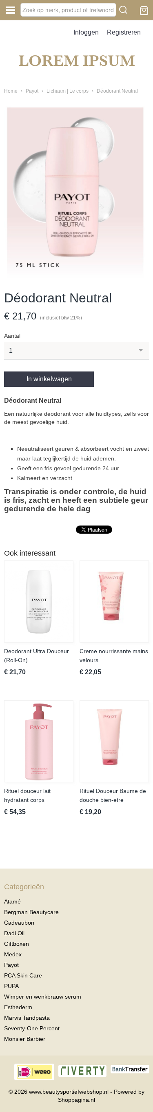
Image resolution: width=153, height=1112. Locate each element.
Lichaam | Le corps (68, 91)
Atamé (12, 901)
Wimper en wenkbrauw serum (42, 996)
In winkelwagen (49, 379)
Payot (32, 91)
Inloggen (86, 32)
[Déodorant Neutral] (76, 192)
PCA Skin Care (23, 975)
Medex (13, 954)
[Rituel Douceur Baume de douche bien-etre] (114, 741)
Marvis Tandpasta (27, 1017)
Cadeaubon (19, 922)
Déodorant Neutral (117, 91)
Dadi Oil (14, 933)
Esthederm (18, 1007)
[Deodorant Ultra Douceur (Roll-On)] (38, 601)
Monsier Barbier (24, 1039)
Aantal (12, 335)
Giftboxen (16, 943)
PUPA (11, 986)
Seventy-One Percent (32, 1028)
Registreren (124, 32)
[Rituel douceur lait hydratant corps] (38, 741)
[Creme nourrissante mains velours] (114, 601)
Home (11, 91)
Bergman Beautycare (31, 912)
